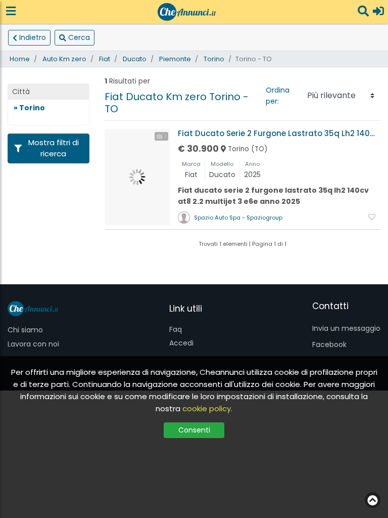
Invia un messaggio (346, 328)
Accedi (181, 343)
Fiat (104, 59)
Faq (175, 329)
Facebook (329, 344)
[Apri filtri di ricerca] (363, 12)
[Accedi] (378, 12)
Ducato (135, 59)
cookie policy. (207, 408)
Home (20, 59)
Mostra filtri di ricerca (53, 148)
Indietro (32, 37)
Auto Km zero (64, 59)
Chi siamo (25, 330)
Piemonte (175, 59)
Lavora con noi (33, 344)
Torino (214, 59)
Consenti (194, 430)
